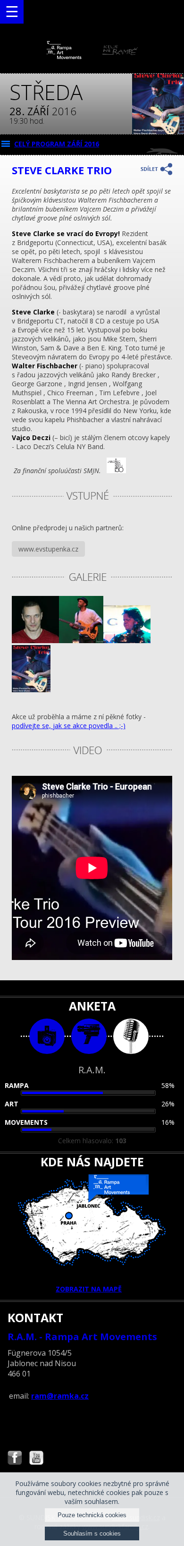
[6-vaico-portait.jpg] (127, 640)
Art (11, 1103)
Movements (26, 1122)
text (131, 1036)
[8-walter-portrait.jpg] (35, 640)
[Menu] (12, 12)
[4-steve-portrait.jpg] (81, 640)
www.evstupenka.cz (48, 548)
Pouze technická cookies (92, 1515)
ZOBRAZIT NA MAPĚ (89, 1288)
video (89, 1036)
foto (47, 1036)
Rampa (17, 1085)
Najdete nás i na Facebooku (15, 1459)
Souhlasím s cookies (92, 1533)
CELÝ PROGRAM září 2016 (56, 143)
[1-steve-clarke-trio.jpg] (31, 689)
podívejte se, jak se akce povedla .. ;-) (68, 725)
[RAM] (92, 56)
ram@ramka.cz (60, 1396)
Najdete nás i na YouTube (36, 1459)
